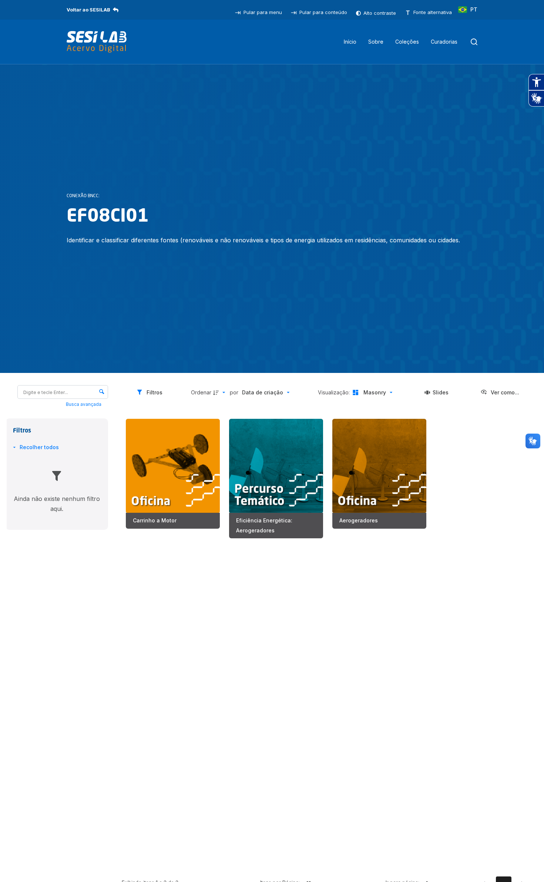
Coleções (407, 41)
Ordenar (201, 392)
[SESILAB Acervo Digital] (97, 42)
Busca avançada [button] (84, 404)
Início (350, 41)
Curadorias (444, 41)
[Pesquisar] (474, 41)
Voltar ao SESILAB (88, 10)
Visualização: (334, 392)
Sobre (375, 41)
